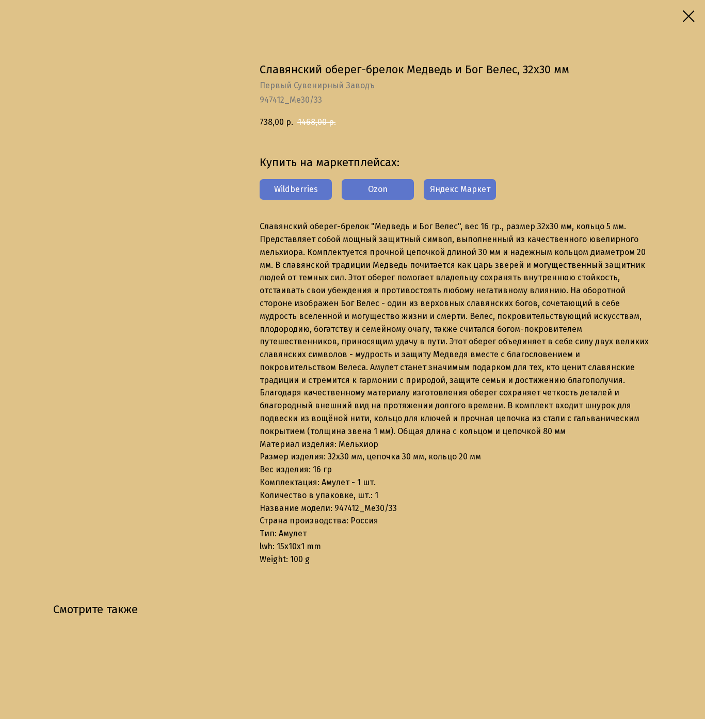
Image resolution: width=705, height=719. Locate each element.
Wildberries (296, 189)
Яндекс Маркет (460, 189)
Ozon (378, 189)
